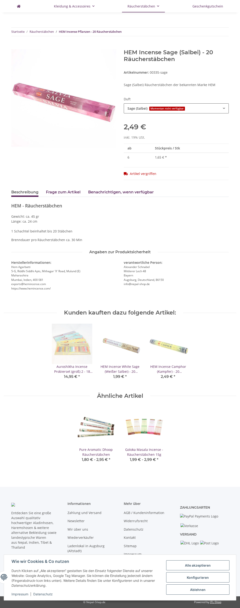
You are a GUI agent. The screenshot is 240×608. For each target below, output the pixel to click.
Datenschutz (133, 529)
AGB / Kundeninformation (144, 512)
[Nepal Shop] (18, 6)
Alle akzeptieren (198, 565)
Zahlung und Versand (84, 512)
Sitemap (130, 546)
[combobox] (176, 108)
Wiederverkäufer (81, 537)
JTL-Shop (215, 602)
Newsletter (76, 521)
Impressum (133, 554)
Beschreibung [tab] (24, 192)
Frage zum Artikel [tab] (63, 192)
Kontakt (130, 537)
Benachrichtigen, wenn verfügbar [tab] (121, 192)
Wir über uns (78, 529)
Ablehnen (198, 590)
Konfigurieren (198, 577)
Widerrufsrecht (136, 521)
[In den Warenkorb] (15, 46)
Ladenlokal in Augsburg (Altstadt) (86, 548)
